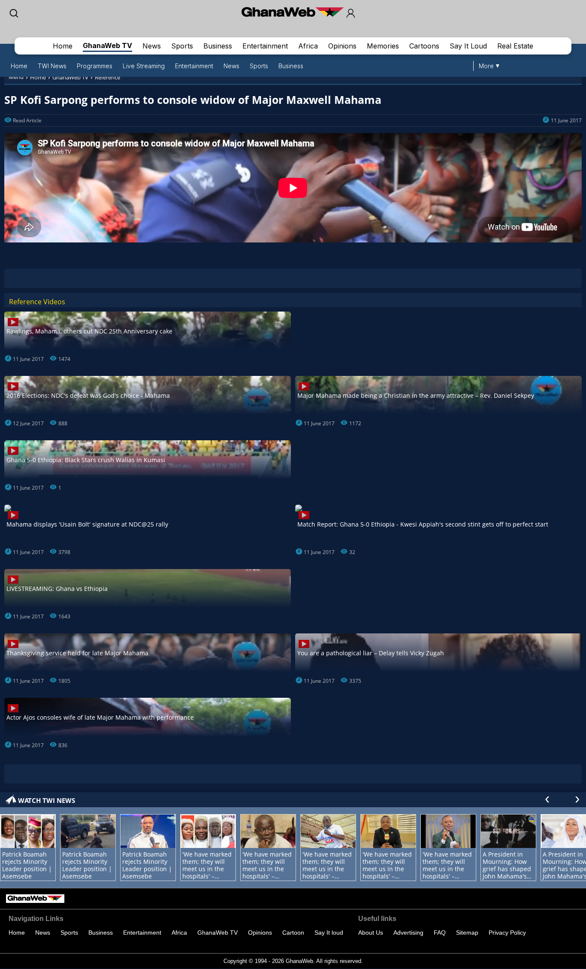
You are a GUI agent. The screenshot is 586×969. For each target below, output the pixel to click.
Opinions (342, 46)
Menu (16, 77)
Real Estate (515, 46)
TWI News (52, 66)
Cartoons (424, 46)
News (151, 46)
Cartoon (293, 932)
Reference (107, 77)
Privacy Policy (507, 932)
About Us (370, 932)
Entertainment (265, 46)
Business (217, 46)
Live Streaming (144, 66)
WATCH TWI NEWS (46, 800)
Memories (383, 46)
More (486, 66)
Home (62, 46)
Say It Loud (468, 46)
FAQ (440, 932)
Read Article (27, 120)
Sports (182, 46)
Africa (308, 46)
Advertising (408, 932)
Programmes (94, 66)
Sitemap (467, 932)
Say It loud (328, 932)
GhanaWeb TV (107, 45)
